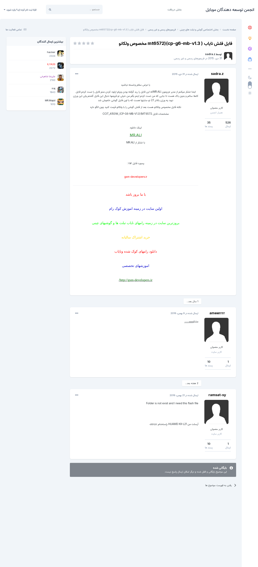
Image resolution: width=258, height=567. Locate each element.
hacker (51, 52)
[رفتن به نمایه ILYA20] (60, 65)
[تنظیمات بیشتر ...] (76, 74)
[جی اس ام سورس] (250, 38)
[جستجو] (50, 9)
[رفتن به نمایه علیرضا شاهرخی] (60, 78)
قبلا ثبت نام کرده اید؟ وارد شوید (20, 9)
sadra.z (210, 54)
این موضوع (64, 9)
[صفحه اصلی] (250, 27)
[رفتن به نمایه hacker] (60, 53)
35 (209, 122)
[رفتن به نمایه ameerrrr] (216, 330)
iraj (53, 88)
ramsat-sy (217, 395)
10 (208, 361)
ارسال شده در (185, 73)
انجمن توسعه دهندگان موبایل (230, 9)
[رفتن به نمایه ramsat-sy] (216, 412)
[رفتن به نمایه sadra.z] (228, 56)
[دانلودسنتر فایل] (250, 59)
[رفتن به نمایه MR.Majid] (60, 102)
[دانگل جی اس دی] (250, 49)
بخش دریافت (175, 9)
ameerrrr (217, 313)
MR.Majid (50, 100)
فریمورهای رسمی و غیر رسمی (189, 58)
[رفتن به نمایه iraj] (60, 90)
